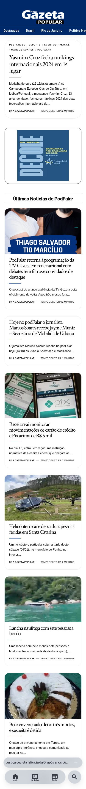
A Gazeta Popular (23, 111)
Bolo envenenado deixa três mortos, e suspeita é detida (42, 727)
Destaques (17, 44)
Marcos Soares (22, 49)
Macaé (65, 44)
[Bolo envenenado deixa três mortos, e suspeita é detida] (43, 696)
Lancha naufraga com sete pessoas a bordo (41, 631)
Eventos (50, 44)
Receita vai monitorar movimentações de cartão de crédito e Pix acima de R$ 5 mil (42, 430)
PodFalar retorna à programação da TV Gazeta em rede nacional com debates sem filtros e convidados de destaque (41, 268)
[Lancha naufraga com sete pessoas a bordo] (43, 599)
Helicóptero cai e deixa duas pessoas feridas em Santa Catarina (41, 529)
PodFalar (44, 49)
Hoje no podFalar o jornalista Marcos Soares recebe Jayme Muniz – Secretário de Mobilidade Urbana (42, 328)
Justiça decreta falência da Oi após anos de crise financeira (37, 762)
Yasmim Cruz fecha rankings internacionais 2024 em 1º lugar (41, 64)
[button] (75, 762)
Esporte (35, 44)
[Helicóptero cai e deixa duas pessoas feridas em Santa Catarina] (43, 498)
